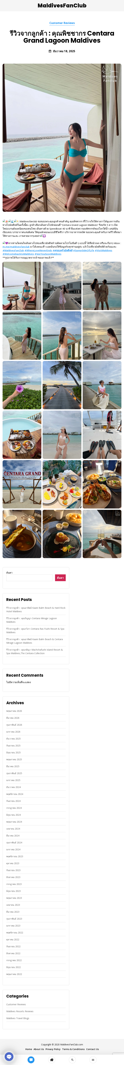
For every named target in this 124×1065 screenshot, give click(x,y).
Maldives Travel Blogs (17, 1018)
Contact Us (92, 1049)
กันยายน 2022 (13, 946)
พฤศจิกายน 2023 (14, 856)
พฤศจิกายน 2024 (14, 794)
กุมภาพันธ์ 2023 (14, 918)
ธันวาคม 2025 (13, 738)
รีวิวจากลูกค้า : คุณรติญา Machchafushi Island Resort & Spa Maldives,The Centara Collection (34, 651)
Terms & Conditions (73, 1049)
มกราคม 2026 (13, 731)
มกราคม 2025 (13, 780)
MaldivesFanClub (62, 5)
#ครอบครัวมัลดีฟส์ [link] (62, 250)
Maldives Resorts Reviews (19, 1011)
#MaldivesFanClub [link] (13, 250)
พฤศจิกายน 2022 (14, 932)
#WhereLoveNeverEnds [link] (38, 250)
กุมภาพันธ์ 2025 (14, 773)
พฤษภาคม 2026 (14, 710)
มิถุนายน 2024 (13, 814)
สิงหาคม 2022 (13, 953)
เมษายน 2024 (13, 828)
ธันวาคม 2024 (13, 787)
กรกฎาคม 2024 (14, 807)
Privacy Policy (53, 1049)
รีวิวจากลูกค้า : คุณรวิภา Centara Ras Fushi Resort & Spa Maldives (35, 630)
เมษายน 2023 (13, 904)
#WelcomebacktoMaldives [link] (18, 253)
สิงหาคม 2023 (13, 877)
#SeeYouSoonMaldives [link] (48, 253)
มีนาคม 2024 (12, 835)
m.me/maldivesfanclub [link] (16, 246)
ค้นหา (9, 572)
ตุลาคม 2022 (12, 939)
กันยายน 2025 (13, 745)
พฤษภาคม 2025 (14, 759)
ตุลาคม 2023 (12, 863)
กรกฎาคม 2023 (14, 884)
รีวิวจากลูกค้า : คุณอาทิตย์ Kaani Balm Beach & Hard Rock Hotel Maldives (35, 609)
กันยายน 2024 (13, 800)
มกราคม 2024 (13, 849)
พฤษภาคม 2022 (14, 974)
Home (28, 1049)
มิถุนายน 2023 (13, 890)
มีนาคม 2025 (12, 766)
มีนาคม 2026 (12, 717)
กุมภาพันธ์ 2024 (14, 842)
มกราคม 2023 (13, 925)
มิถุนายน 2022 (13, 967)
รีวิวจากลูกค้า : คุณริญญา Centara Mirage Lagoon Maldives (31, 620)
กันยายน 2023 (13, 870)
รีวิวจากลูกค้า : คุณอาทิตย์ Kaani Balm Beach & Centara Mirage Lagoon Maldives (34, 641)
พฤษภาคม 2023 (14, 897)
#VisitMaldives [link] (103, 250)
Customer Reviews (62, 23)
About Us (39, 1049)
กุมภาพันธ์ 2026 (14, 724)
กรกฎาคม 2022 (14, 960)
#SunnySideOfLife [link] (83, 250)
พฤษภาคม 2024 (14, 821)
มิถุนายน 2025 (13, 752)
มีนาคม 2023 (12, 911)
